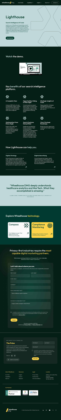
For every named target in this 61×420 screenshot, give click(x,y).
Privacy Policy (27, 324)
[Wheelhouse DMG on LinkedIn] (12, 356)
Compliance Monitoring (38, 226)
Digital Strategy (11, 155)
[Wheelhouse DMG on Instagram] (15, 356)
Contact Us (55, 2)
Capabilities (29, 2)
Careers (20, 376)
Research (21, 378)
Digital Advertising (40, 155)
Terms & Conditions (36, 378)
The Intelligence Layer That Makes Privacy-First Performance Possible (15, 234)
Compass (14, 224)
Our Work (7, 374)
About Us (47, 2)
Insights (38, 2)
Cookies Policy (35, 376)
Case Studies (20, 2)
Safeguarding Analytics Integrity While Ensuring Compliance (40, 234)
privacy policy (22, 314)
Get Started (10, 38)
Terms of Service (36, 324)
